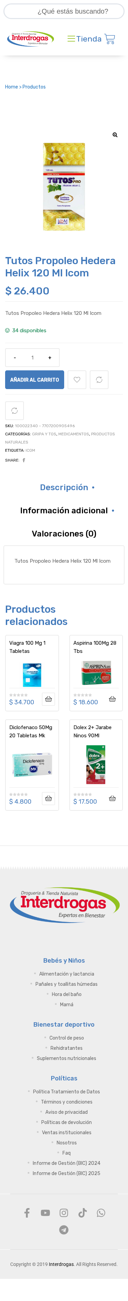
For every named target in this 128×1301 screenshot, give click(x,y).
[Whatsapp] (101, 1212)
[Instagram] (63, 1212)
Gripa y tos (44, 434)
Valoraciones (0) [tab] (64, 534)
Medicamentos (73, 434)
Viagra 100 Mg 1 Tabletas (27, 647)
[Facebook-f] (26, 1212)
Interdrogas (61, 1264)
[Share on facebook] (24, 460)
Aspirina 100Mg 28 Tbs (94, 647)
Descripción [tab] (64, 487)
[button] (115, 134)
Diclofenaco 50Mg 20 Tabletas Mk (30, 731)
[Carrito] (110, 38)
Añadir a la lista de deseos (77, 379)
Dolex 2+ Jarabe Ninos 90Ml (92, 731)
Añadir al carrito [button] (112, 699)
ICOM (30, 450)
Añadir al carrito (34, 380)
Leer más (48, 699)
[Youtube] (45, 1212)
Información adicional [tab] (64, 510)
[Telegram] (63, 1229)
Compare (99, 379)
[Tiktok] (82, 1212)
